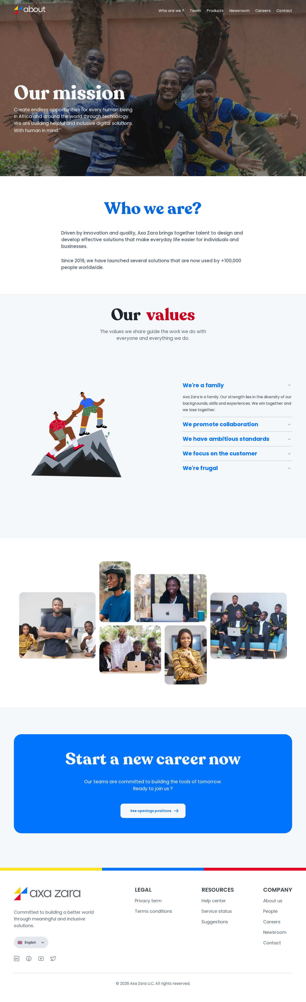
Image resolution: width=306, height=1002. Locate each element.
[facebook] (29, 958)
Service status (217, 911)
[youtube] (41, 958)
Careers (263, 10)
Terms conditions (153, 911)
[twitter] (53, 958)
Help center (214, 901)
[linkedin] (16, 958)
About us (272, 901)
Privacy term (148, 901)
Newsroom (239, 10)
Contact (284, 10)
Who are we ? (171, 10)
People (270, 911)
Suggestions (215, 922)
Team (195, 10)
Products (215, 10)
